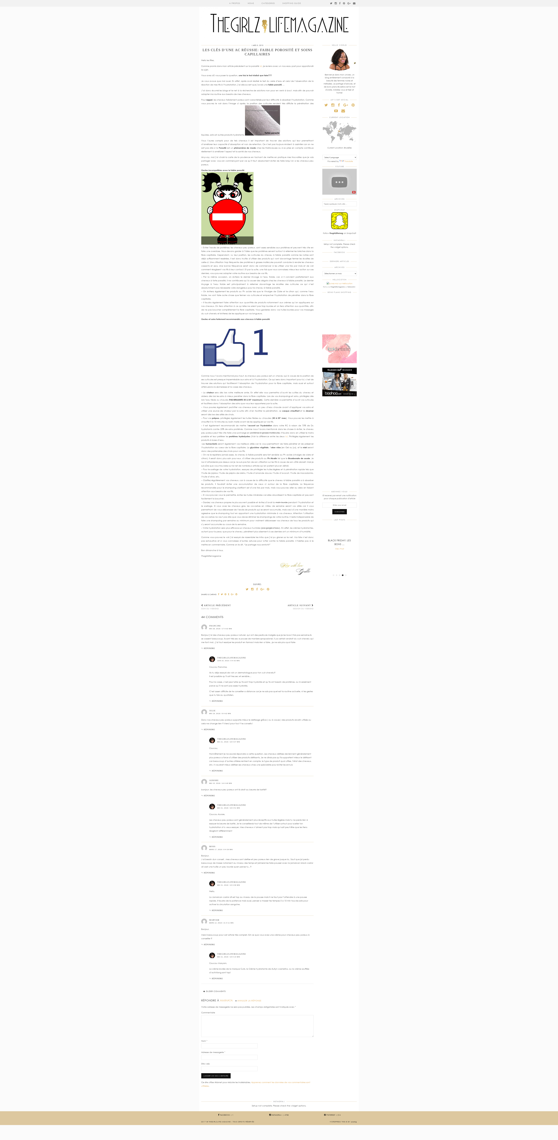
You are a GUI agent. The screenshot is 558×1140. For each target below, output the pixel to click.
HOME (251, 3)
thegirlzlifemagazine (231, 658)
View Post (339, 549)
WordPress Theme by (343, 1122)
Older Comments (215, 991)
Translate (349, 161)
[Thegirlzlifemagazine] (279, 20)
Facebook (226, 1115)
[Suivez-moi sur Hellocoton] (339, 283)
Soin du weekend (216, 607)
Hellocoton (351, 287)
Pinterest (333, 1115)
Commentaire (208, 1012)
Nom (204, 1041)
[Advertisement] (339, 444)
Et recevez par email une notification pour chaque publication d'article (339, 497)
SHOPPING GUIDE (291, 3)
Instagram (280, 1115)
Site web (205, 1063)
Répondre (209, 648)
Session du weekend (301, 607)
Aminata (226, 1000)
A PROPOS (234, 3)
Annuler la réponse (249, 1000)
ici (261, 66)
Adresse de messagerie (213, 1052)
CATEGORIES (268, 3)
